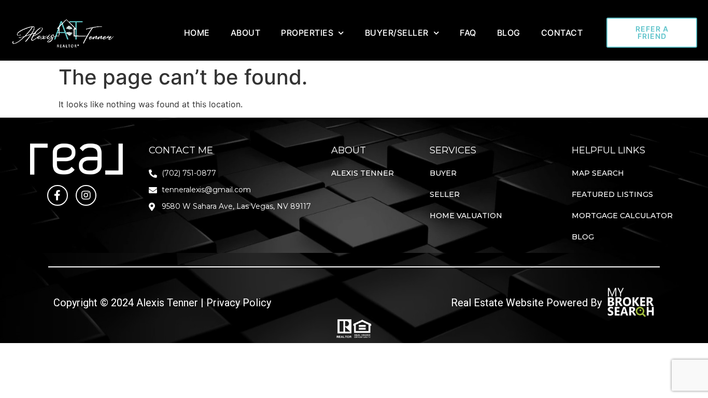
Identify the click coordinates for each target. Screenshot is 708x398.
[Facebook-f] (57, 195)
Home (197, 32)
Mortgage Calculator (622, 215)
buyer (443, 173)
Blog (508, 32)
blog (583, 236)
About (246, 32)
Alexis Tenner (362, 173)
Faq (468, 32)
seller (445, 194)
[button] (651, 33)
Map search (598, 173)
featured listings (612, 194)
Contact (562, 32)
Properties (307, 32)
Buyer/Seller (397, 32)
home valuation (466, 215)
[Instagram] (86, 195)
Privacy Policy (238, 302)
